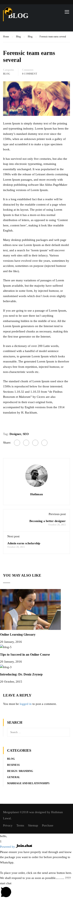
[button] (36, 836)
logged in (26, 703)
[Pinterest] (44, 443)
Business (13, 764)
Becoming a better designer (47, 521)
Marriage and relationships (28, 783)
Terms (20, 825)
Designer (15, 434)
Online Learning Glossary (17, 634)
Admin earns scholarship (23, 543)
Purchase (47, 825)
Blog (6, 73)
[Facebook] (17, 443)
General (13, 777)
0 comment (29, 73)
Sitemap (33, 825)
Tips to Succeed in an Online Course (25, 654)
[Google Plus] (26, 443)
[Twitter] (35, 443)
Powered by (8, 846)
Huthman (36, 494)
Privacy (8, 825)
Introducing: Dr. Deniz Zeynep (21, 674)
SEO (26, 434)
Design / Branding (20, 771)
